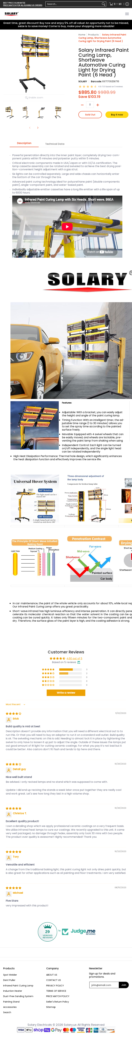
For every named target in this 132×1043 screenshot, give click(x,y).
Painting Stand (11, 1001)
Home (81, 34)
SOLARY (82, 81)
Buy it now (117, 114)
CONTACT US (53, 980)
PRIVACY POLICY (55, 985)
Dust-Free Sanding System (18, 996)
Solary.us (70, 1025)
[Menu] (127, 14)
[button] (48, 669)
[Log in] (127, 4)
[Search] (103, 4)
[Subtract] (82, 105)
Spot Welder (10, 974)
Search (7, 1012)
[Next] (37, 127)
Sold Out (90, 114)
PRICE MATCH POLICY (57, 996)
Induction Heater (12, 991)
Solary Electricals (40, 1025)
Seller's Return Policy (57, 1001)
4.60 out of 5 (74, 658)
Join (123, 985)
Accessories (10, 1007)
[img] (13, 713)
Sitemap (51, 1007)
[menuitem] (75, 4)
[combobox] (73, 4)
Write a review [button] (66, 693)
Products (93, 34)
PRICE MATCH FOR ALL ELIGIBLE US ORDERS (22, 5)
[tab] (24, 144)
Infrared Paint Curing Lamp (18, 985)
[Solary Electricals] (11, 14)
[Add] (98, 105)
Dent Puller (9, 980)
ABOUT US (51, 974)
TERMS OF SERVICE (56, 991)
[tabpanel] (66, 393)
